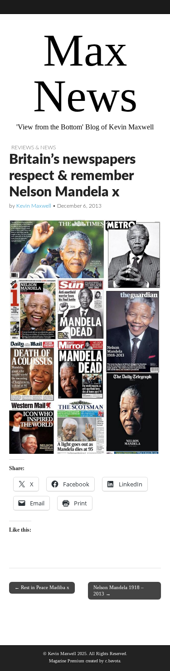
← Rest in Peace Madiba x (42, 587)
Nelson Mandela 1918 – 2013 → (118, 590)
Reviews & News (33, 147)
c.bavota (112, 660)
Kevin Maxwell (33, 206)
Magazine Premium (66, 660)
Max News (85, 73)
